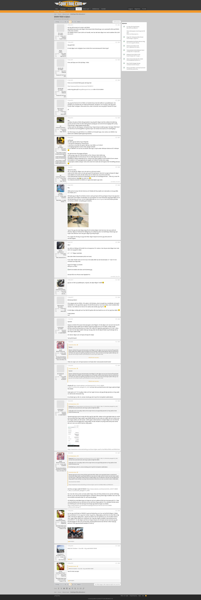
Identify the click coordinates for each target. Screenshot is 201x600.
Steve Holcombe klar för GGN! (135, 59)
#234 (119, 341)
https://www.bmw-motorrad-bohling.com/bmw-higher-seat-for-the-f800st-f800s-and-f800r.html (94, 449)
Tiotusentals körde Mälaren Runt (135, 50)
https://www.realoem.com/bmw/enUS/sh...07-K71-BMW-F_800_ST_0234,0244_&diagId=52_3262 (86, 386)
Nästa (78, 21)
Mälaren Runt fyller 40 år (133, 54)
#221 (119, 25)
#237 (119, 453)
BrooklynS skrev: (72, 566)
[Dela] (116, 25)
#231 (119, 279)
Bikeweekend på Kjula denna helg (136, 41)
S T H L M (64, 292)
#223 (119, 59)
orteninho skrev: (72, 344)
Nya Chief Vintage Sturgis (133, 63)
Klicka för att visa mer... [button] (94, 357)
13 (72, 21)
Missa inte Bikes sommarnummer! (136, 67)
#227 (119, 137)
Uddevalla (64, 72)
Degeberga (63, 523)
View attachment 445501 (74, 481)
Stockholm (63, 197)
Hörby (64, 255)
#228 (119, 167)
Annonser (63, 9)
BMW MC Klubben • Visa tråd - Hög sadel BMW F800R (82, 548)
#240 (119, 563)
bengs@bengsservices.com (85, 89)
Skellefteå (64, 150)
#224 (119, 80)
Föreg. (57, 21)
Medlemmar (95, 9)
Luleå (65, 558)
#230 (119, 242)
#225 (119, 100)
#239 (119, 545)
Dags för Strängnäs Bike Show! (135, 37)
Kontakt (103, 9)
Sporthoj (58, 595)
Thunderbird (58, 19)
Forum (79, 9)
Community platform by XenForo (100, 598)
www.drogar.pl (100, 199)
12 (70, 21)
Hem (56, 9)
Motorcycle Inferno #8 (133, 46)
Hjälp (139, 595)
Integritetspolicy (133, 595)
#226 (119, 117)
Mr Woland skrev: (73, 404)
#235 (119, 365)
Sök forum (62, 11)
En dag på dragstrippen (133, 26)
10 (65, 21)
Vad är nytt (86, 9)
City (65, 113)
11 (67, 21)
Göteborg (64, 37)
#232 (119, 297)
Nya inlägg (56, 11)
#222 (119, 42)
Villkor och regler (124, 595)
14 (75, 21)
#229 (119, 185)
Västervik (64, 130)
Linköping (64, 331)
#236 (119, 401)
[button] (90, 8)
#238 (119, 510)
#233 (119, 319)
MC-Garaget (71, 9)
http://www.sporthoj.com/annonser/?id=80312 (80, 86)
